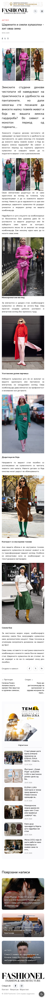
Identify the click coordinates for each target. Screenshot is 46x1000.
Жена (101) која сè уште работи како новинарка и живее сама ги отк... (32, 844)
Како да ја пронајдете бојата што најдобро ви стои (32, 828)
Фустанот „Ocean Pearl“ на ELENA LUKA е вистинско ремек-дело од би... (33, 774)
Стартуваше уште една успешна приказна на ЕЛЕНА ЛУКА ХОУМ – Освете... (32, 756)
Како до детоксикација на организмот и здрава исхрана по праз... (35, 688)
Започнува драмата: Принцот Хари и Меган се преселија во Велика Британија (21, 930)
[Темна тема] (41, 994)
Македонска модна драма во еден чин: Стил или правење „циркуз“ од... (31, 810)
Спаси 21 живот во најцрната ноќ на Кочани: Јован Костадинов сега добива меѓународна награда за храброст (22, 957)
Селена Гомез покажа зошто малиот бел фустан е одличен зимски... (11, 687)
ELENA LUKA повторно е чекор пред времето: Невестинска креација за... (32, 792)
